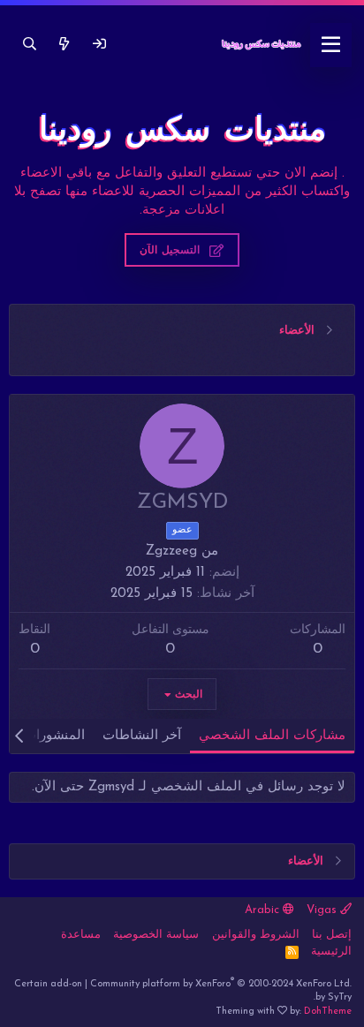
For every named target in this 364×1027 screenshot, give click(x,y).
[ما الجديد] (64, 44)
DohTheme (328, 1011)
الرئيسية (331, 951)
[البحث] (29, 44)
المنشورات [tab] (54, 736)
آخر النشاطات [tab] (141, 736)
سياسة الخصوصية (156, 934)
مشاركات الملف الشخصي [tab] (272, 736)
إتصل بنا (332, 934)
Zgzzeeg (171, 551)
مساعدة (81, 934)
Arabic (264, 910)
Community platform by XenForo (221, 984)
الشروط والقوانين (256, 934)
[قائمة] (331, 45)
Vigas (323, 910)
